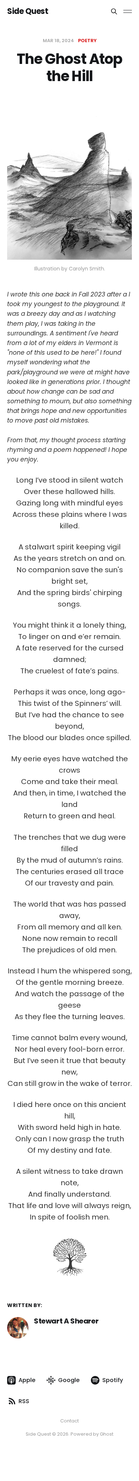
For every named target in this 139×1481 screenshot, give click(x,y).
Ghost (106, 1434)
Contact (69, 1420)
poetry (87, 40)
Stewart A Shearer (66, 1321)
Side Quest (27, 11)
